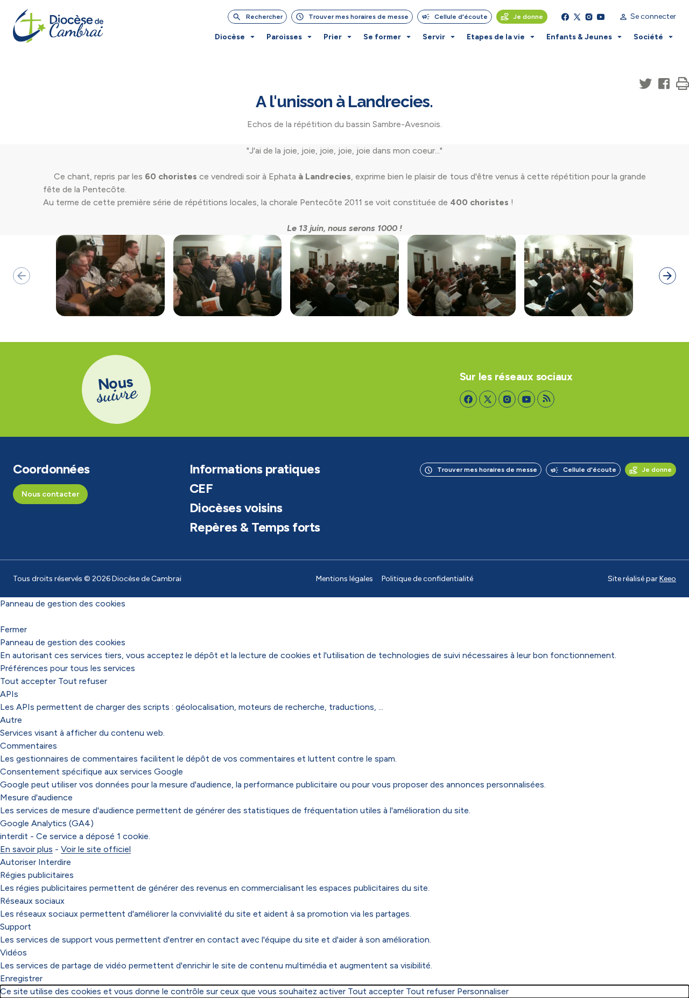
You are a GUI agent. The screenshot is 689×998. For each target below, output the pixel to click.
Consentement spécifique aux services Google (91, 771)
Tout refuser (82, 681)
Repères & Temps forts (254, 527)
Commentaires (28, 746)
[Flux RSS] (545, 399)
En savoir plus (26, 849)
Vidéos (13, 952)
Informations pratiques (254, 469)
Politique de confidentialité (427, 578)
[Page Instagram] (589, 17)
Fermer (13, 629)
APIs (9, 694)
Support (15, 927)
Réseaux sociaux (32, 901)
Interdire (54, 862)
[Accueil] (58, 26)
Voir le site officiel (96, 849)
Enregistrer (21, 978)
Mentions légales (344, 578)
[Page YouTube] (601, 17)
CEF (201, 488)
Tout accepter (28, 681)
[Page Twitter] (577, 17)
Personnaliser (483, 991)
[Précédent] (21, 275)
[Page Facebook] (565, 17)
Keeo (667, 578)
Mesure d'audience (36, 797)
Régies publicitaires (37, 875)
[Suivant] (667, 275)
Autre (11, 720)
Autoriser (18, 862)
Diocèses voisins (235, 507)
